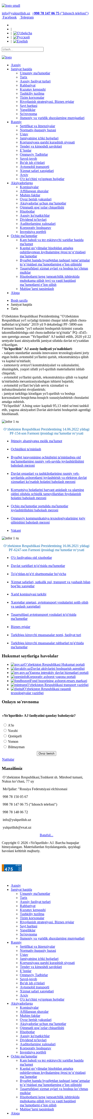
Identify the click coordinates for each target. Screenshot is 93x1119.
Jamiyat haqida (21, 69)
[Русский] (21, 37)
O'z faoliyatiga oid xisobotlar (31, 558)
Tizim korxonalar (32, 97)
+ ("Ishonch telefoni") (60, 13)
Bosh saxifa (19, 300)
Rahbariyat (27, 85)
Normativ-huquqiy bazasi (38, 130)
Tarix (23, 77)
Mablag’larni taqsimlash (37, 289)
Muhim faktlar (30, 195)
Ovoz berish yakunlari (35, 199)
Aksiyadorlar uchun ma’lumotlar (43, 203)
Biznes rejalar (20, 627)
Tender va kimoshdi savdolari (41, 146)
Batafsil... (46, 835)
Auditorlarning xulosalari (38, 224)
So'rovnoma (28, 114)
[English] (20, 41)
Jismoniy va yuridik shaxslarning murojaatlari (52, 118)
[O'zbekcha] (22, 33)
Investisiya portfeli (33, 232)
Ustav (24, 134)
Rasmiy (16, 122)
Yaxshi (12, 731)
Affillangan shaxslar (34, 191)
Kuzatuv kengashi (33, 89)
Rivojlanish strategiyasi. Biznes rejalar (47, 101)
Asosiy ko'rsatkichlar (35, 215)
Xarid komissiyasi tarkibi (28, 594)
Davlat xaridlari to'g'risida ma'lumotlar (38, 566)
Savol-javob (28, 158)
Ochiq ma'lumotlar (24, 236)
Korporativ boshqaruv (35, 228)
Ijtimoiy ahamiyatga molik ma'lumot (36, 441)
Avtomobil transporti (34, 167)
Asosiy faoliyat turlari (35, 81)
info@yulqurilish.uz (16, 13)
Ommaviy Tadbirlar (34, 154)
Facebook (9, 17)
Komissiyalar (29, 187)
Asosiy (16, 65)
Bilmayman (16, 747)
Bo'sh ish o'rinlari (32, 163)
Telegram (26, 17)
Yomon (12, 741)
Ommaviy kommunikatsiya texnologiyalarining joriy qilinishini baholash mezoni (48, 520)
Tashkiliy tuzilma (32, 93)
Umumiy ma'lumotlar (35, 73)
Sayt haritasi (28, 106)
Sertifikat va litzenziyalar (37, 126)
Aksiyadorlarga (22, 183)
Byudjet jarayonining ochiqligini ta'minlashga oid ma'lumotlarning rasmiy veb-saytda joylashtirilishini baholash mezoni (47, 461)
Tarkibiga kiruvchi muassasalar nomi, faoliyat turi (46, 635)
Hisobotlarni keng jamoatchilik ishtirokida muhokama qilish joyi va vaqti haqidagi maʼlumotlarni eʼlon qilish (49, 281)
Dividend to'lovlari (33, 219)
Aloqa (15, 293)
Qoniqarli (14, 736)
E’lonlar (25, 150)
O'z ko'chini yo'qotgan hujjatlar (42, 179)
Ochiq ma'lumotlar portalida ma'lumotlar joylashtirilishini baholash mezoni (39, 508)
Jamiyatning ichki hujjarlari (39, 138)
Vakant (16, 530)
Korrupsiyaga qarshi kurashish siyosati (47, 142)
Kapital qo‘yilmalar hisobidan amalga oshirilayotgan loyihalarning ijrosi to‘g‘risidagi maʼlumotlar (53, 252)
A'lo (10, 725)
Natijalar (8, 759)
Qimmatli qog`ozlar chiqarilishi (42, 207)
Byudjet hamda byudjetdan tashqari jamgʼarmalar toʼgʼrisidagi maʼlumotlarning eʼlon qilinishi (55, 262)
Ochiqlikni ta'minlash (26, 449)
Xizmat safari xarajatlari (37, 171)
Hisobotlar (27, 211)
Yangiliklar (27, 110)
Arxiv (24, 175)
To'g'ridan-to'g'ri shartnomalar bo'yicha (38, 574)
